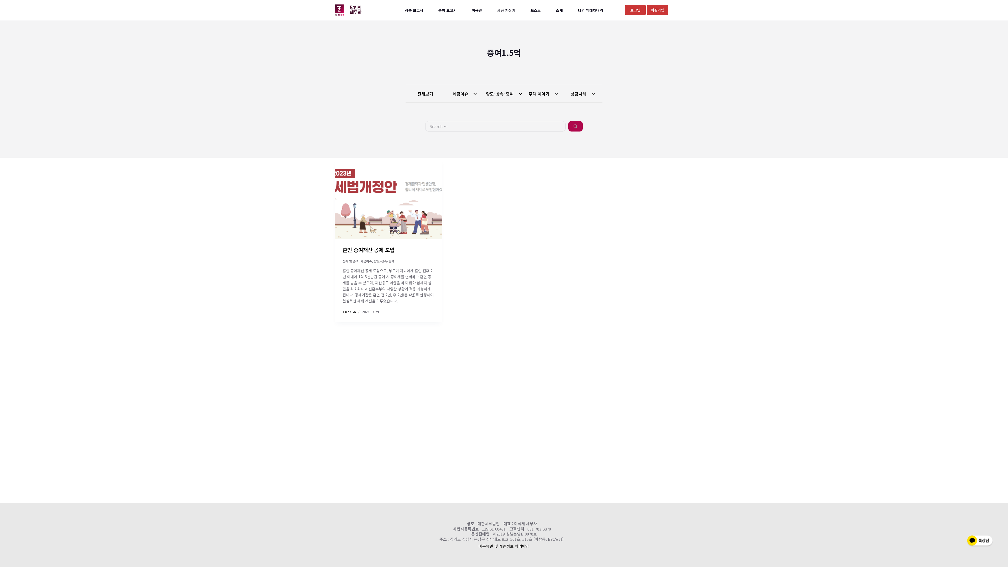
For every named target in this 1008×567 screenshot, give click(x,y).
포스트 (536, 10)
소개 (559, 10)
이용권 (477, 10)
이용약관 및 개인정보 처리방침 (504, 546)
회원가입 (657, 10)
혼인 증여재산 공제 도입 (369, 250)
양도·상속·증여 (500, 94)
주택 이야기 (539, 94)
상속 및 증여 (351, 261)
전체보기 (425, 94)
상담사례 (579, 94)
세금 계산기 (506, 10)
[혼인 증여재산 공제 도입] (388, 198)
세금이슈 (461, 94)
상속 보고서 (414, 10)
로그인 (635, 10)
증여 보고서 (447, 10)
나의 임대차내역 (590, 10)
